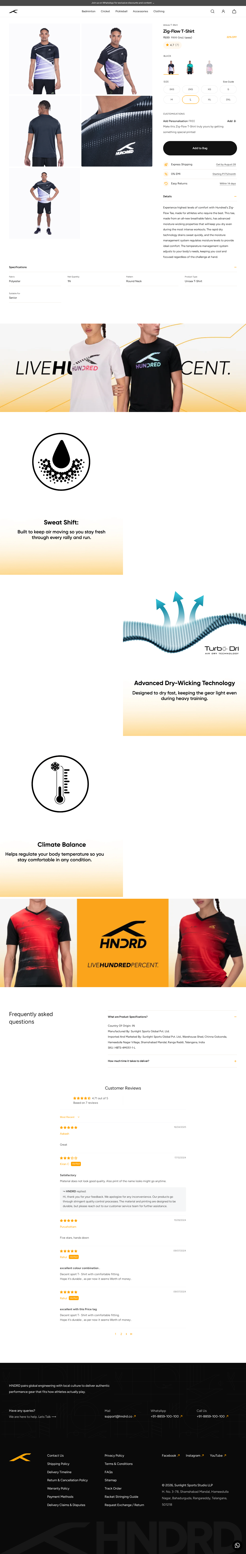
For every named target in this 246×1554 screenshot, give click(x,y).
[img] (68, 1127)
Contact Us (55, 1456)
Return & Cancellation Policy (67, 1480)
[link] (88, 11)
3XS (174, 90)
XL (213, 101)
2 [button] (121, 1334)
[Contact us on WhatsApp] (237, 1545)
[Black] (171, 67)
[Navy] (209, 67)
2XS (193, 90)
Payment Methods (60, 1497)
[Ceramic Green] (190, 67)
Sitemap (111, 1480)
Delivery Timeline (59, 1472)
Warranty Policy (58, 1488)
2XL (231, 101)
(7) (177, 45)
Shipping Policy (58, 1464)
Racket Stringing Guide (121, 1497)
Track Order (113, 1488)
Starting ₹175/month (224, 174)
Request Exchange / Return (124, 1505)
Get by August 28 (226, 164)
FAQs (109, 1472)
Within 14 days (228, 183)
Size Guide (228, 81)
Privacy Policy (114, 1456)
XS (213, 90)
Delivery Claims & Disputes (66, 1505)
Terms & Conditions (119, 1464)
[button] (212, 11)
